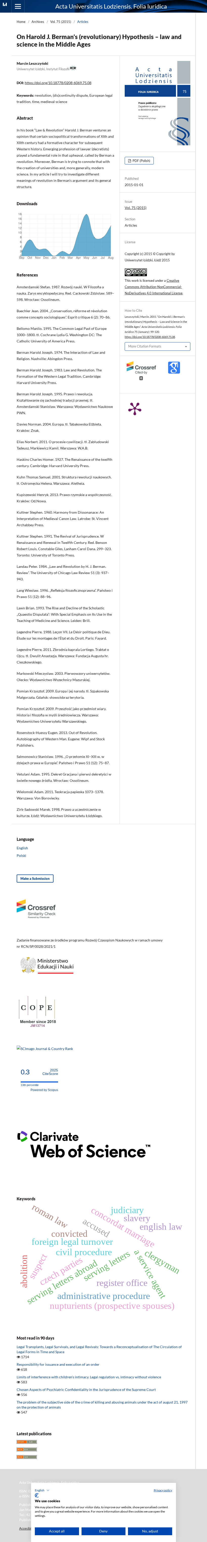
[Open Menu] (18, 6)
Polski (21, 855)
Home (21, 22)
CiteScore (50, 1072)
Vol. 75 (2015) (60, 22)
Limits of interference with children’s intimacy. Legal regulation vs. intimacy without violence (89, 1377)
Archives (38, 22)
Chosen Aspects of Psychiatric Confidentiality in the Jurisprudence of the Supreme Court (86, 1389)
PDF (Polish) (141, 161)
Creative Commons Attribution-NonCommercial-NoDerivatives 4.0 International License (154, 286)
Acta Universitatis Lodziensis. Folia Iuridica (111, 6)
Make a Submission (35, 879)
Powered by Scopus (44, 1090)
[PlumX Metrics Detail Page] (135, 408)
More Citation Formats (144, 346)
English (22, 848)
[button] (42, 1490)
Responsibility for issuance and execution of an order (58, 1364)
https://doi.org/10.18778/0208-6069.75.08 (58, 83)
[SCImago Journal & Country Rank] (45, 1048)
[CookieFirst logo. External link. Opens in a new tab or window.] (37, 1495)
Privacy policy (163, 1490)
